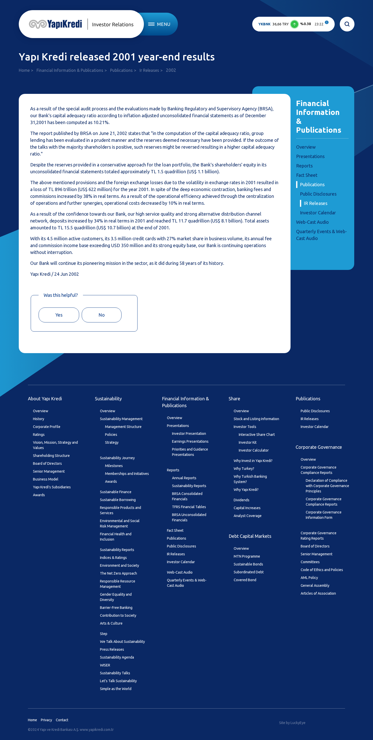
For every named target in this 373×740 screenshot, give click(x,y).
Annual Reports (184, 478)
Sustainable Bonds (248, 564)
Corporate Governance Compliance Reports (318, 470)
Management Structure (123, 427)
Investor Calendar (318, 212)
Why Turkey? (244, 469)
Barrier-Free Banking (116, 608)
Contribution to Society (118, 615)
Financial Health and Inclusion (115, 536)
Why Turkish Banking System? (250, 479)
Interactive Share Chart (257, 435)
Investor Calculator (254, 450)
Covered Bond (245, 580)
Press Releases (112, 649)
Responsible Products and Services (120, 510)
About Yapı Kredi (45, 398)
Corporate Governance (319, 447)
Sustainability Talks (115, 673)
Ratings (39, 435)
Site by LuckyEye (292, 723)
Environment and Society (119, 565)
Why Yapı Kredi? (246, 490)
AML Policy (309, 578)
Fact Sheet (306, 175)
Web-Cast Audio (312, 222)
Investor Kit (248, 442)
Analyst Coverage (248, 516)
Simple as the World (115, 689)
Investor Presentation (189, 434)
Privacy (46, 720)
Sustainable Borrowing (118, 500)
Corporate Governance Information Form (324, 515)
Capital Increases (247, 508)
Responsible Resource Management (117, 584)
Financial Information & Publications (70, 70)
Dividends (241, 500)
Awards (39, 495)
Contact (62, 720)
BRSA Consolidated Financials (187, 496)
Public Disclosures (318, 193)
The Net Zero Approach (118, 573)
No (101, 314)
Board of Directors (47, 463)
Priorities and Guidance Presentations (190, 452)
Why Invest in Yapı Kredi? (253, 461)
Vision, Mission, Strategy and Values (55, 445)
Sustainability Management (121, 419)
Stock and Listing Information (256, 419)
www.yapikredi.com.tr (97, 730)
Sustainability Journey (117, 458)
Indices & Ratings (113, 558)
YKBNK (264, 24)
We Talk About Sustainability (122, 642)
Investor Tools (245, 427)
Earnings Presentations (190, 441)
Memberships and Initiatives (127, 474)
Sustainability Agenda (117, 657)
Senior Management (49, 471)
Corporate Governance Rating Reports (318, 535)
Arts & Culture (111, 623)
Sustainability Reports (117, 550)
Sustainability (108, 398)
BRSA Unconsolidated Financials (189, 517)
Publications (121, 70)
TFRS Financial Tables (189, 507)
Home (24, 70)
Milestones (114, 466)
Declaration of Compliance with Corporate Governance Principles (327, 485)
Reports (304, 165)
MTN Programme (247, 556)
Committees (310, 562)
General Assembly (315, 585)
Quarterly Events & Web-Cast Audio (187, 583)
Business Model (45, 479)
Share (234, 398)
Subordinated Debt (249, 572)
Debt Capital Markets (250, 536)
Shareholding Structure (51, 456)
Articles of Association (318, 593)
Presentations (310, 156)
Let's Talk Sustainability (118, 681)
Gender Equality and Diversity (116, 597)
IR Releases (315, 203)
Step (103, 634)
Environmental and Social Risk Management (120, 523)
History (38, 419)
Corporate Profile (46, 427)
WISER (105, 665)
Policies (111, 435)
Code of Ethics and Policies (322, 570)
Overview (306, 146)
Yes (58, 314)
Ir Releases (149, 70)
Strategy (111, 442)
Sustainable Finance (115, 492)
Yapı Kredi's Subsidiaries (52, 487)
